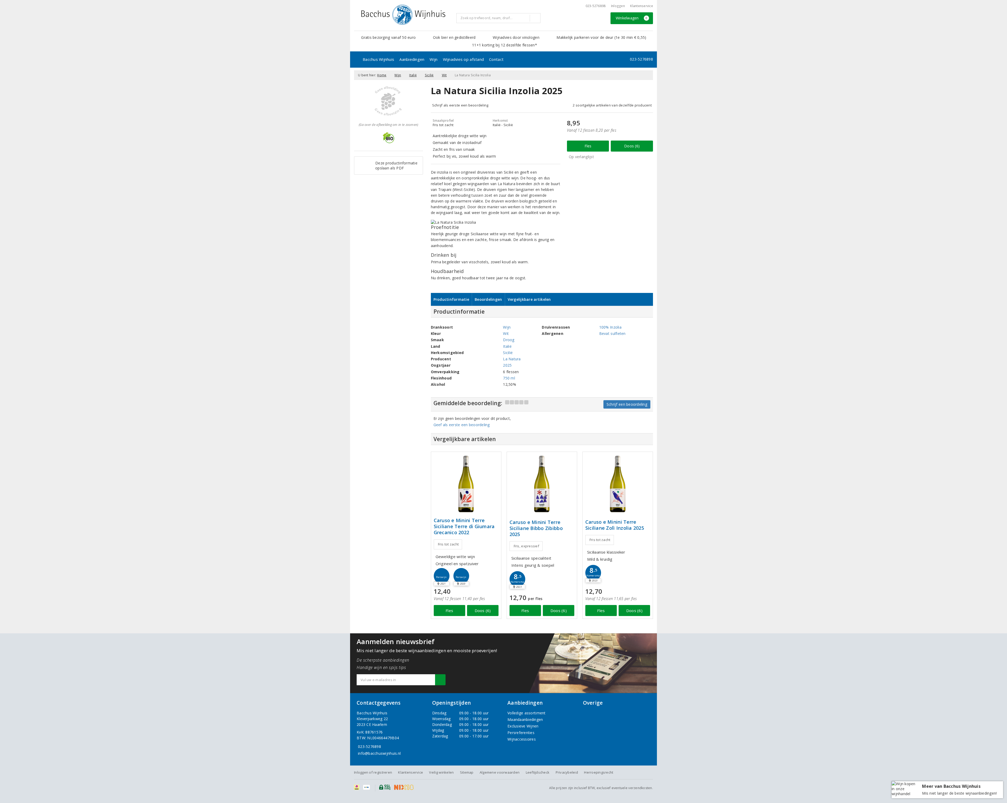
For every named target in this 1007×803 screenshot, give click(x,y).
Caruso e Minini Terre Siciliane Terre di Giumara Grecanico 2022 (464, 526)
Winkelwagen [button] (631, 17)
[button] (441, 576)
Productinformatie (451, 299)
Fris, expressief (526, 546)
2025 (507, 365)
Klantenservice (641, 6)
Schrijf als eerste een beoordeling (460, 105)
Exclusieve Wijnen (523, 726)
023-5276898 (596, 6)
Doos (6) (632, 145)
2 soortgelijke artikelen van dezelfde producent (612, 105)
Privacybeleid (567, 772)
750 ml (509, 378)
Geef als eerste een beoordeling (461, 424)
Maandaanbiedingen (525, 719)
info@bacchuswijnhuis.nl (379, 753)
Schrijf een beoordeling (627, 404)
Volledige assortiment (526, 712)
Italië (413, 75)
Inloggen (618, 6)
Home (381, 75)
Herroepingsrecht (598, 772)
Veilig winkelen (441, 772)
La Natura (512, 358)
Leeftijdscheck (538, 772)
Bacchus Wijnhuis (378, 59)
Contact (496, 59)
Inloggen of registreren (373, 772)
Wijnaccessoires (521, 739)
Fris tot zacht (448, 544)
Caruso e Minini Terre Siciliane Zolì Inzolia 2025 (614, 525)
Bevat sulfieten (612, 333)
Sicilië (429, 75)
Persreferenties (520, 732)
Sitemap (467, 772)
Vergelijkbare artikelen (529, 299)
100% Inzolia (610, 327)
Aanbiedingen (411, 59)
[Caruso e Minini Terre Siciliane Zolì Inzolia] (618, 483)
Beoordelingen (488, 299)
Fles (588, 145)
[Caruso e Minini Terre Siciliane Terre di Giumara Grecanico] (466, 483)
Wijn (433, 59)
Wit (444, 75)
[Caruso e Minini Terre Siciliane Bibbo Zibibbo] (542, 483)
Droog (508, 339)
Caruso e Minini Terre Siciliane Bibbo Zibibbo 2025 (536, 528)
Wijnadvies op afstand (463, 59)
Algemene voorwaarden (499, 772)
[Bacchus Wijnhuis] (403, 15)
